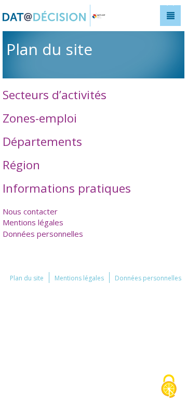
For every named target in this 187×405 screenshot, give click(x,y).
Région (21, 165)
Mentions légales (33, 222)
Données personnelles (43, 233)
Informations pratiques (67, 188)
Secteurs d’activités (54, 95)
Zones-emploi (40, 118)
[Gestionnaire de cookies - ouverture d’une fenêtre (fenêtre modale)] (169, 387)
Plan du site (27, 278)
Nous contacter (30, 211)
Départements (42, 141)
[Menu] (170, 15)
